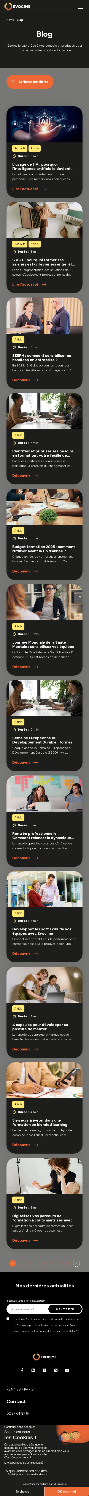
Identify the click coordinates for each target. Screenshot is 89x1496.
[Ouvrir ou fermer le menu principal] (80, 7)
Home (10, 19)
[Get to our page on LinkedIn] (33, 1371)
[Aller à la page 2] (76, 1263)
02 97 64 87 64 (18, 1413)
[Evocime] (17, 7)
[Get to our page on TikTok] (44, 1371)
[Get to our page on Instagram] (55, 1371)
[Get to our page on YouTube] (67, 1371)
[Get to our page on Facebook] (22, 1371)
